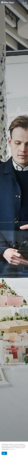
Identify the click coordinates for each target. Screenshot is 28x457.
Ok (4, 453)
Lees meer (12, 449)
